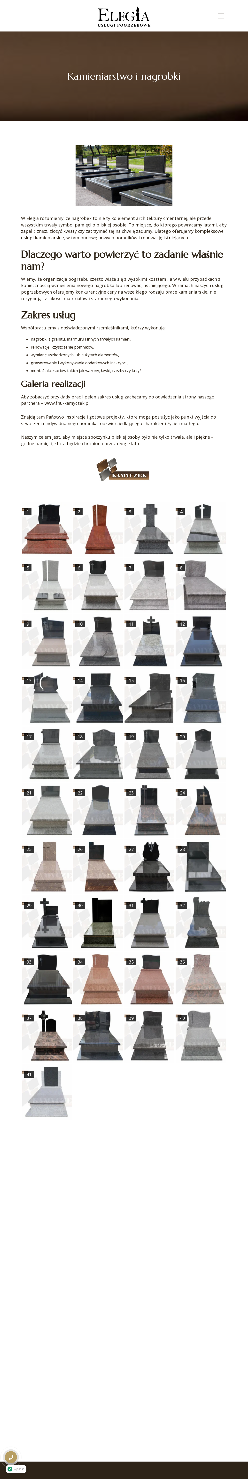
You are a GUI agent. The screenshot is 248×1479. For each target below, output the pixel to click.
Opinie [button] (19, 1468)
